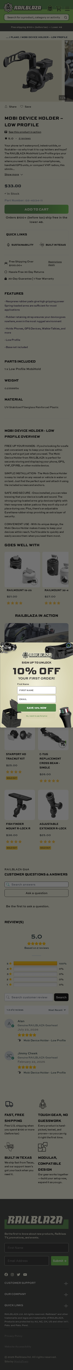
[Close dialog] (68, 645)
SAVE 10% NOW (36, 707)
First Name (23, 684)
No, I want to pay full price (36, 716)
